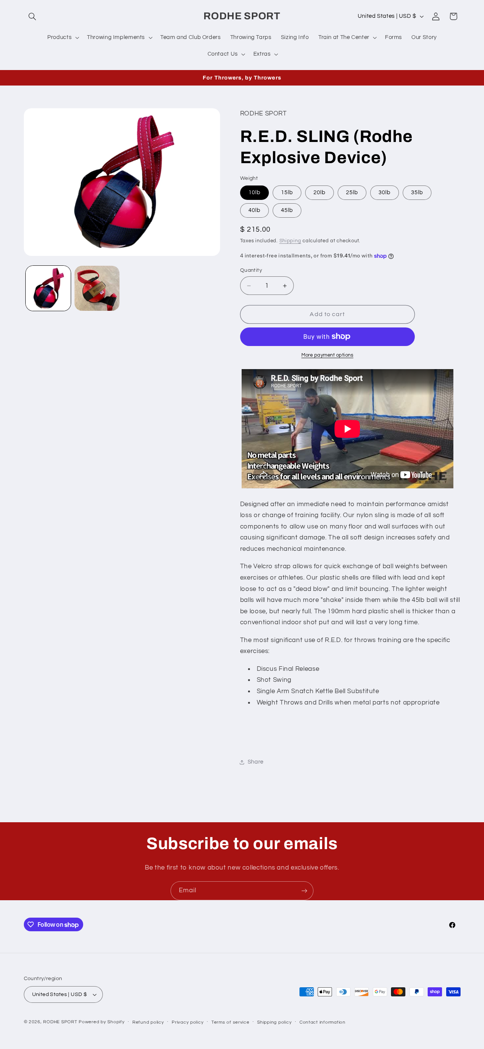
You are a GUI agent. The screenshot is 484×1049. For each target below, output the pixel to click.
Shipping (290, 240)
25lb (352, 192)
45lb (287, 210)
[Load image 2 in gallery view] (96, 288)
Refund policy (148, 1022)
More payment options (327, 355)
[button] (32, 16)
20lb (319, 192)
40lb (254, 210)
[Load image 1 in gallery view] (48, 288)
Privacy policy (187, 1022)
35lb (417, 192)
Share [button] (256, 762)
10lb (254, 192)
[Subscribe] (304, 890)
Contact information (322, 1022)
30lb (385, 192)
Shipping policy (274, 1022)
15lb (287, 192)
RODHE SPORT (60, 1022)
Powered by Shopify (101, 1022)
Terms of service (230, 1022)
